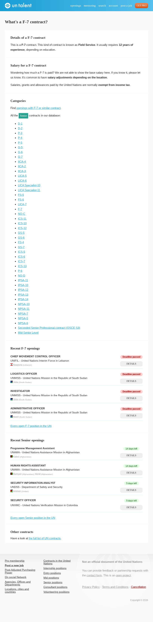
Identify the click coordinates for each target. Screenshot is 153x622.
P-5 (20, 142)
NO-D (21, 275)
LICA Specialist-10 (29, 185)
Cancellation (138, 586)
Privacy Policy (91, 586)
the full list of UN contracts (45, 538)
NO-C (21, 213)
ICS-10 (22, 223)
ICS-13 (22, 266)
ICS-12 (22, 228)
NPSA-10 (23, 304)
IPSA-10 (23, 285)
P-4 (20, 137)
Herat (37, 474)
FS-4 (21, 242)
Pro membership (14, 560)
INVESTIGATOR (20, 391)
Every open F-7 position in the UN (30, 426)
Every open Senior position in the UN (32, 517)
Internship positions (54, 568)
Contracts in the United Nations (57, 562)
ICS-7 (21, 261)
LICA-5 (22, 175)
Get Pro (141, 5)
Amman (17, 491)
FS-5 (21, 194)
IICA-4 (22, 161)
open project (123, 575)
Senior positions (52, 582)
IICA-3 (22, 171)
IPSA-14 (23, 299)
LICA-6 (22, 180)
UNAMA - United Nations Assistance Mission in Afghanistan (45, 452)
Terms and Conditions (115, 586)
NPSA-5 (23, 318)
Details (131, 364)
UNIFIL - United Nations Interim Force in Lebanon (39, 360)
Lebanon (27, 365)
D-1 (20, 123)
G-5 (20, 147)
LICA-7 (22, 204)
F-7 (20, 209)
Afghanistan (25, 457)
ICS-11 (22, 218)
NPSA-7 (23, 313)
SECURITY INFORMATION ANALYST (32, 483)
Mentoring (90, 5)
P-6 (20, 270)
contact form (94, 575)
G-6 (20, 152)
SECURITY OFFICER (23, 500)
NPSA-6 (23, 323)
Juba (15, 382)
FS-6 (21, 199)
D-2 (20, 128)
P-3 (20, 133)
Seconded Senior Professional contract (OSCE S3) (49, 327)
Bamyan (17, 474)
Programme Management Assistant (32, 448)
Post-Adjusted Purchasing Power (20, 571)
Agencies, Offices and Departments (18, 583)
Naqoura (17, 365)
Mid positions (51, 577)
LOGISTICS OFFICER (23, 373)
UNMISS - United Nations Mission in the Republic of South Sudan (48, 378)
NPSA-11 (23, 308)
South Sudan (25, 382)
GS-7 (21, 247)
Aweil (16, 417)
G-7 (20, 156)
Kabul (16, 456)
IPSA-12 (23, 289)
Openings (75, 5)
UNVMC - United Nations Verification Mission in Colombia (44, 505)
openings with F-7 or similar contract (38, 108)
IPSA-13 (23, 294)
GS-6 (21, 237)
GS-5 (21, 232)
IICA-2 (22, 166)
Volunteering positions (56, 592)
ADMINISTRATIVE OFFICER (27, 408)
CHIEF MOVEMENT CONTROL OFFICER (35, 356)
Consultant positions (55, 587)
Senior (23, 115)
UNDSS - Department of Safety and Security (36, 487)
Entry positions (52, 573)
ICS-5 (21, 251)
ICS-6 (21, 256)
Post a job (126, 5)
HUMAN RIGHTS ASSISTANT (28, 465)
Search (102, 5)
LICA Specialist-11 (29, 190)
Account (113, 5)
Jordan (25, 491)
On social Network (15, 577)
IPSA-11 (23, 280)
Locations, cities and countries (17, 590)
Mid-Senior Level (28, 332)
